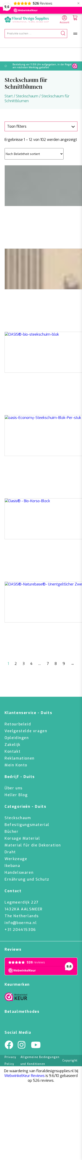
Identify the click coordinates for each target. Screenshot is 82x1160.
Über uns (14, 788)
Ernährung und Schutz (27, 879)
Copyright (69, 1060)
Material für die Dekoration (33, 845)
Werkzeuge (16, 858)
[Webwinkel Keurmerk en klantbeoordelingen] (74, 66)
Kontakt (12, 751)
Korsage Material (22, 838)
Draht (10, 852)
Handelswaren (19, 872)
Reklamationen (20, 758)
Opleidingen (17, 737)
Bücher (12, 831)
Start (9, 96)
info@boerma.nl (21, 922)
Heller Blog (16, 795)
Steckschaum (27, 96)
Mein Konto (16, 765)
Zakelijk (12, 744)
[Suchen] (63, 33)
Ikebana (12, 865)
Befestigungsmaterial (27, 824)
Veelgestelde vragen (26, 731)
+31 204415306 (20, 929)
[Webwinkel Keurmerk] (16, 998)
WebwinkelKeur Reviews (24, 1075)
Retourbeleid (18, 724)
